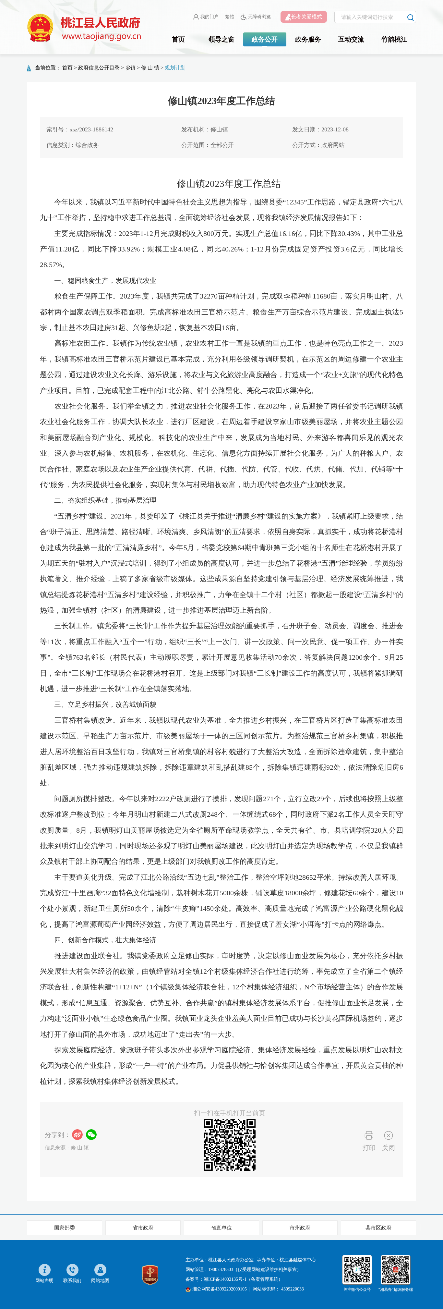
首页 (178, 39)
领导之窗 (221, 39)
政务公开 (265, 39)
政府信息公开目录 (99, 67)
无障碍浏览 (259, 16)
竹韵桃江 (394, 39)
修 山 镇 (150, 67)
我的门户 (209, 16)
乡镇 (130, 67)
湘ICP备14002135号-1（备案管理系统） (243, 1279)
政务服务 (308, 39)
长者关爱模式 (306, 16)
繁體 (229, 16)
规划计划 (175, 67)
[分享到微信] (91, 1134)
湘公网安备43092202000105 (219, 1289)
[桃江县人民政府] (85, 28)
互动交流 (351, 39)
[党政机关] (150, 1274)
